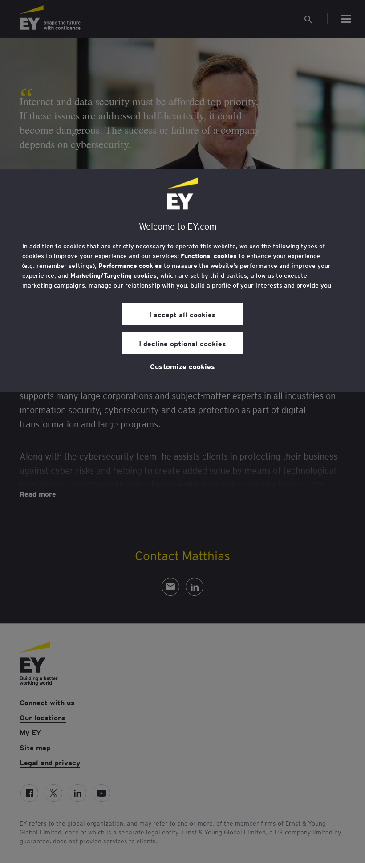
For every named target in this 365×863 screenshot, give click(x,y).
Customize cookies (182, 366)
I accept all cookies (182, 314)
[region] (182, 280)
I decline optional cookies (182, 343)
